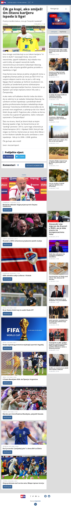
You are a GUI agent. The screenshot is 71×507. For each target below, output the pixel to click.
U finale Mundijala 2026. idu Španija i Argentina (20, 379)
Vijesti (14, 2)
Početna (10, 2)
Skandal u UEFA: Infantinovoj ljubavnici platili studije (22, 241)
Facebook (9, 157)
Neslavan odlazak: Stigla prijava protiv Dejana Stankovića (20, 205)
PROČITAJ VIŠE (7, 210)
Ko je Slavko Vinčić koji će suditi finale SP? (18, 310)
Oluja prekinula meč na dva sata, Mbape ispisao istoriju (23, 483)
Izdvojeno (54, 32)
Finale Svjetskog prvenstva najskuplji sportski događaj (23, 345)
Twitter (21, 157)
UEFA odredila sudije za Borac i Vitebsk (17, 276)
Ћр (32, 2)
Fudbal (24, 175)
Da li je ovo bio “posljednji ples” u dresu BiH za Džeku (22, 448)
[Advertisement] (59, 201)
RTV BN (19, 2)
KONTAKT (24, 2)
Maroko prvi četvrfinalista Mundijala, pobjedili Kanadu (23, 414)
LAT (29, 2)
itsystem (38, 501)
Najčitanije (63, 32)
